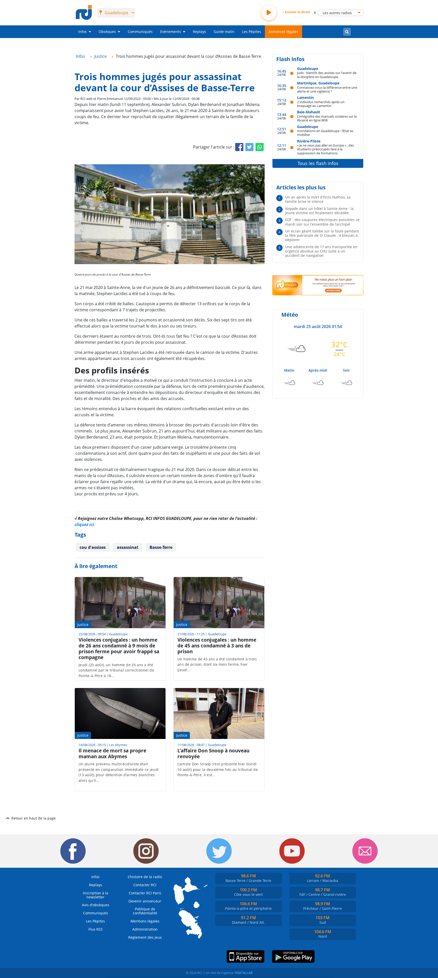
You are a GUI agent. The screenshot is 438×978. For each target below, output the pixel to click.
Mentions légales (145, 921)
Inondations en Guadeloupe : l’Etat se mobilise (325, 133)
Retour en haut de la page (33, 818)
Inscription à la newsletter (95, 895)
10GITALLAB (243, 972)
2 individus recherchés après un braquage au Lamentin (320, 104)
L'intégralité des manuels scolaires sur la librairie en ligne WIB (327, 118)
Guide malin (224, 31)
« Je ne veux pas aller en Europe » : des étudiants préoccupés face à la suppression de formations (325, 149)
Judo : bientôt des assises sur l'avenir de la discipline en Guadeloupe (326, 74)
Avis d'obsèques (95, 904)
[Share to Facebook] (239, 147)
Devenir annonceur (145, 901)
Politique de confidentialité (145, 911)
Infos (82, 31)
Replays (199, 31)
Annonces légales (283, 31)
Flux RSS (95, 929)
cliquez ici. (85, 524)
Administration (145, 929)
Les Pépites (251, 31)
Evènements (170, 31)
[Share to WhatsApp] (260, 147)
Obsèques (107, 31)
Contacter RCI (144, 884)
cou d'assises (93, 547)
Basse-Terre (161, 547)
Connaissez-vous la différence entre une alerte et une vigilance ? (327, 89)
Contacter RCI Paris (145, 893)
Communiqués (140, 31)
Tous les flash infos (318, 163)
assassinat (127, 547)
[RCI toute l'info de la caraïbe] (84, 13)
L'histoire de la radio (145, 876)
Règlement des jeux (145, 937)
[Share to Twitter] (249, 147)
